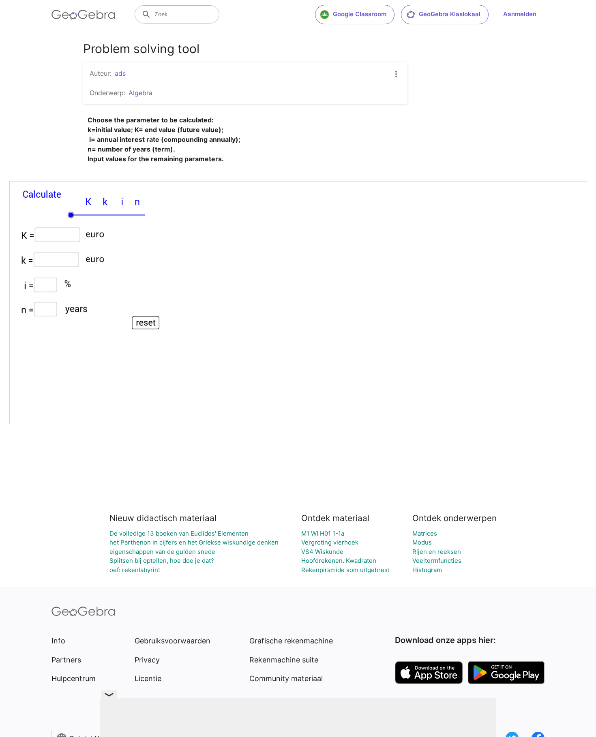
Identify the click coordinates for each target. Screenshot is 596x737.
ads (120, 73)
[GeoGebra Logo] (83, 14)
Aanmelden (519, 14)
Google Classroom (359, 14)
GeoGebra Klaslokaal (449, 14)
